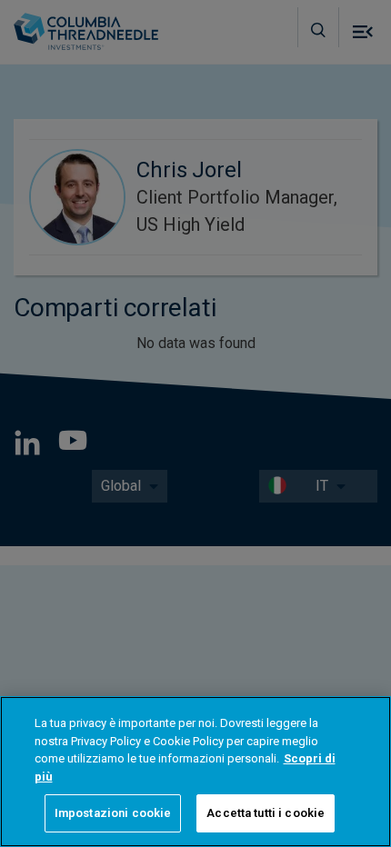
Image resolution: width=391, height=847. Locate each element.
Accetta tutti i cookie (265, 813)
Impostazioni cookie (113, 813)
